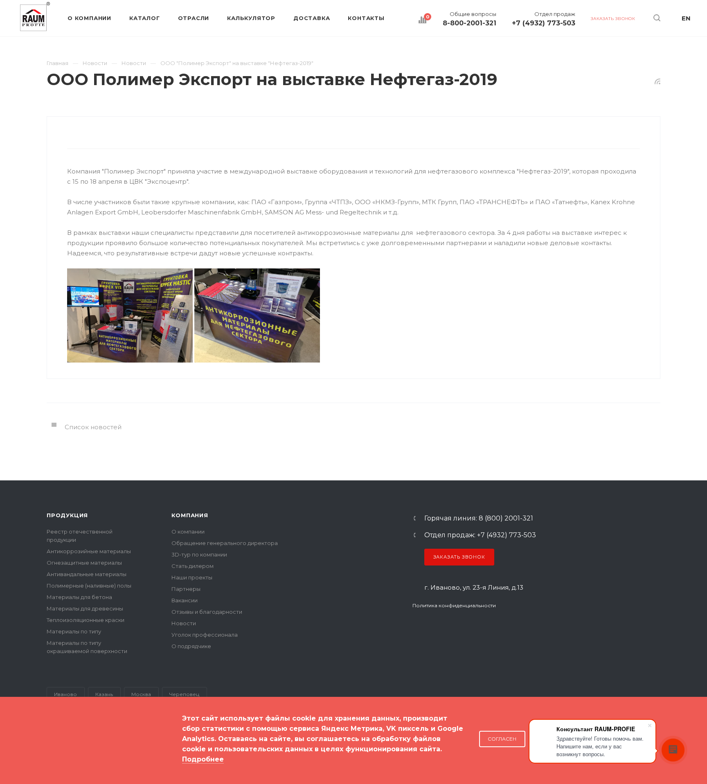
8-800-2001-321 (469, 23)
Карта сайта (64, 751)
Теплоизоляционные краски (85, 620)
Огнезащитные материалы (84, 562)
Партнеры (185, 589)
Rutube (452, 627)
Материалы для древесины (85, 608)
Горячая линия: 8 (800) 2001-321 (478, 518)
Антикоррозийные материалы (89, 551)
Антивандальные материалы (86, 574)
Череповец (184, 694)
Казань (104, 694)
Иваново (65, 694)
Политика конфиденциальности (454, 605)
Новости (183, 623)
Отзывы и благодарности (206, 611)
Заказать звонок (459, 557)
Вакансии (184, 600)
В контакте (417, 627)
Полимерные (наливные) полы (89, 585)
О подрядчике (191, 646)
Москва (141, 694)
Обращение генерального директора (224, 543)
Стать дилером (192, 566)
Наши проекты (191, 577)
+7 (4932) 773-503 (543, 23)
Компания (189, 515)
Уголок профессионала (204, 634)
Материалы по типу (74, 631)
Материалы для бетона (79, 597)
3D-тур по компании (199, 554)
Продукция (67, 515)
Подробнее (203, 759)
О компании (188, 531)
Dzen (495, 627)
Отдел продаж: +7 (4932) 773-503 (480, 535)
